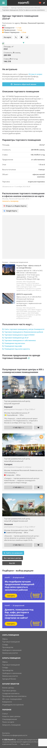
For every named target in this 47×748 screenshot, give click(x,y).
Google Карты (11, 211)
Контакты (6, 733)
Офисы (5, 639)
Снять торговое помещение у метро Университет (24, 329)
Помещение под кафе (13, 346)
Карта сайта (25, 744)
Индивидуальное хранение (13, 705)
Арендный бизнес (9, 679)
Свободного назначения (11, 650)
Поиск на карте (8, 722)
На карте (7, 37)
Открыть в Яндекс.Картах (16, 206)
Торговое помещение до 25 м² (16, 338)
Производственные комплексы (14, 696)
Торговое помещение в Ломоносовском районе (23, 332)
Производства (7, 647)
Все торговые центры (12, 558)
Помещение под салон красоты (17, 349)
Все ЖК (12, 563)
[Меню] (3, 3)
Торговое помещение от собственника (20, 340)
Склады (5, 644)
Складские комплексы (10, 693)
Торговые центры (9, 690)
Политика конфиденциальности (14, 735)
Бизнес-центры (8, 688)
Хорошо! (8, 407)
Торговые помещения (11, 642)
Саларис (8, 464)
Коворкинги (7, 702)
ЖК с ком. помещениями (12, 699)
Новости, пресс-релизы (11, 716)
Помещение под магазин (14, 343)
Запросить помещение (11, 725)
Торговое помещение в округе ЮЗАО (19, 335)
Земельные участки (10, 653)
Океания (8, 524)
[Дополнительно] (41, 3)
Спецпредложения (9, 719)
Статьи (5, 713)
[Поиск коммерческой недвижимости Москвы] (27, 3)
